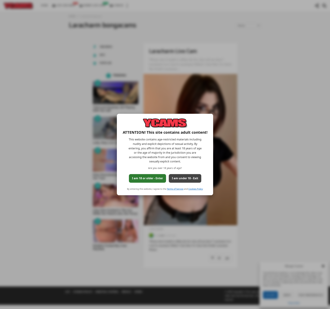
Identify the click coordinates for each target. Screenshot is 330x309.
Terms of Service (175, 188)
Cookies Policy (195, 188)
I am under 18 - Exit (185, 178)
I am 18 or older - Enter (147, 178)
